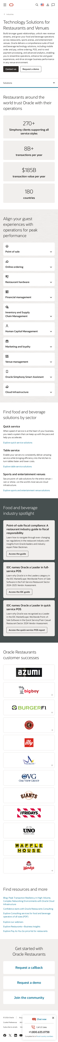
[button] (4, 4)
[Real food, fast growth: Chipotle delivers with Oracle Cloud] (29, 725)
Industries (10, 14)
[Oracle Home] (11, 5)
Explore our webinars (13, 921)
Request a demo (31, 69)
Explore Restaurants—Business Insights (21, 926)
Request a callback (29, 967)
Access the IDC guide (19, 591)
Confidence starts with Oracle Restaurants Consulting (28, 908)
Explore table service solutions (17, 466)
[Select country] (42, 4)
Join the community (29, 997)
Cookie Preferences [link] (10, 1022)
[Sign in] (47, 4)
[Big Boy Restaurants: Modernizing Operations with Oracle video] (29, 689)
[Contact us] (53, 4)
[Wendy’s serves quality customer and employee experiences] (29, 865)
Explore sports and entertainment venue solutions (26, 490)
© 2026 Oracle (8, 1017)
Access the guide (17, 553)
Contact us (11, 69)
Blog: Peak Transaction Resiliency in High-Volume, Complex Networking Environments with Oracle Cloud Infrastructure (28, 901)
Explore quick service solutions (17, 442)
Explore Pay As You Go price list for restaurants (25, 931)
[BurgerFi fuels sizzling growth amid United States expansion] (29, 707)
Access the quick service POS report (27, 630)
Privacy (21, 1018)
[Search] (37, 4)
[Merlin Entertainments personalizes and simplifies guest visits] (29, 760)
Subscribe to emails (10, 1027)
